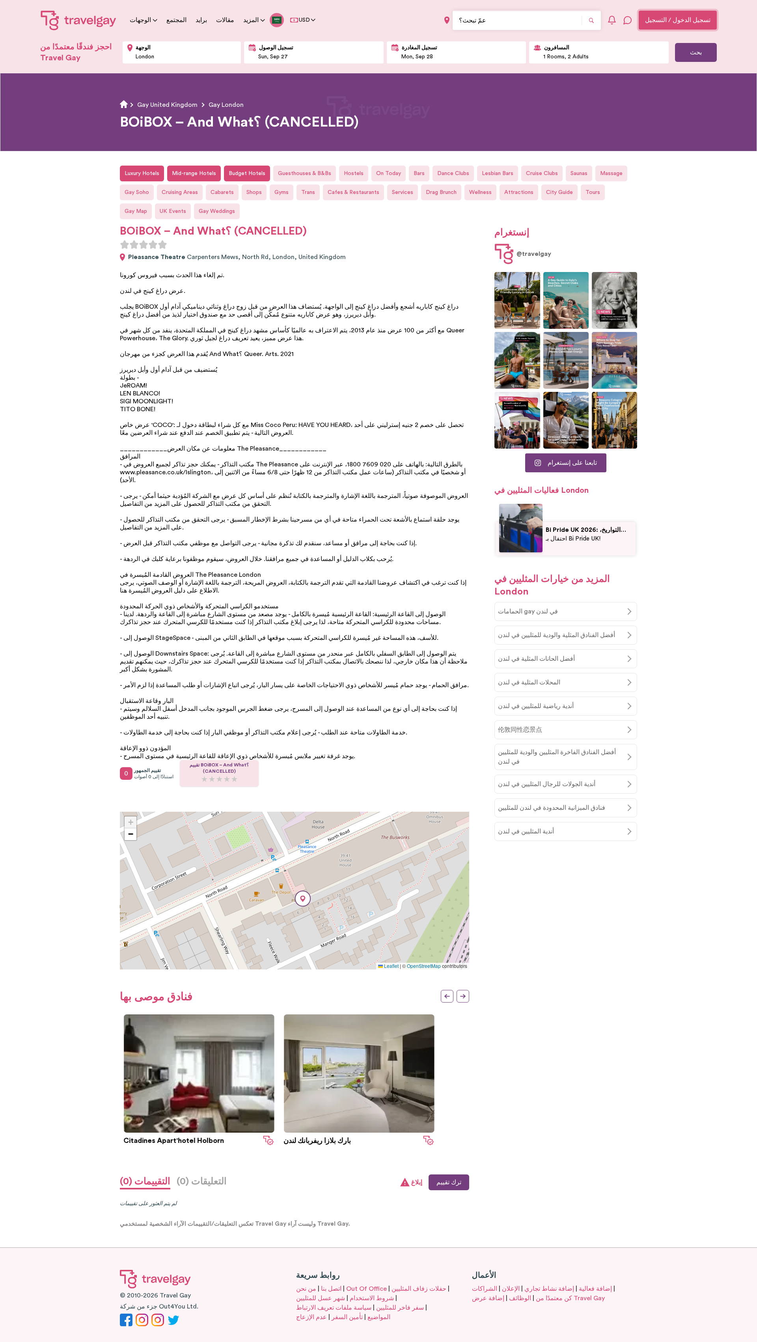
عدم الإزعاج (311, 1317)
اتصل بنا (331, 1289)
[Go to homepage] (78, 20)
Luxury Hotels (142, 173)
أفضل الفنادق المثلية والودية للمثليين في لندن (556, 635)
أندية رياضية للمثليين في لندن (536, 706)
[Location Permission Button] (446, 20)
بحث (696, 52)
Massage (611, 173)
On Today (388, 173)
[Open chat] (627, 20)
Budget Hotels (247, 173)
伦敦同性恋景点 (520, 730)
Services (402, 192)
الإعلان (511, 1289)
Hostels (354, 173)
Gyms (281, 192)
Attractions (518, 192)
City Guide (559, 192)
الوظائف (520, 1298)
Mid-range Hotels (194, 173)
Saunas (579, 173)
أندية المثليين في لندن (526, 831)
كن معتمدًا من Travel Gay (570, 1298)
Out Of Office (366, 1289)
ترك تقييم (448, 1182)
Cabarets (222, 192)
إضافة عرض (488, 1298)
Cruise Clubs (542, 173)
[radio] (124, 244)
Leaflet (391, 965)
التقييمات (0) (145, 1181)
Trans (308, 192)
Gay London (226, 105)
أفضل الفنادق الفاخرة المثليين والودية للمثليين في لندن (557, 757)
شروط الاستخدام (372, 1298)
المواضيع (378, 1317)
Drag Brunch (441, 192)
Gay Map (136, 211)
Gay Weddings (217, 211)
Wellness (480, 192)
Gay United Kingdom (167, 105)
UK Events (173, 211)
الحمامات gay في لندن (528, 611)
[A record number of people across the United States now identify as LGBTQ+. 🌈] (517, 420)
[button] (303, 899)
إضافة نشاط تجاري (549, 1289)
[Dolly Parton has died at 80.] (614, 300)
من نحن (306, 1289)
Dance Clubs (453, 173)
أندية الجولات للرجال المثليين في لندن (546, 784)
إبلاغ (416, 1182)
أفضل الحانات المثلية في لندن (536, 659)
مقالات (225, 20)
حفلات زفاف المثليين (419, 1289)
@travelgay (533, 254)
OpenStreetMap (424, 965)
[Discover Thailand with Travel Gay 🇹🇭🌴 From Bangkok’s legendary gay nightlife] (517, 360)
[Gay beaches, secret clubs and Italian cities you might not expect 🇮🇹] (566, 300)
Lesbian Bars (497, 173)
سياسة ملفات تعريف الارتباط (333, 1308)
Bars (419, 173)
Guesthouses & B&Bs (304, 173)
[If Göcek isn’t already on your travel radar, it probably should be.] (517, 300)
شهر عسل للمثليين (320, 1298)
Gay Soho (137, 192)
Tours (592, 192)
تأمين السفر (347, 1317)
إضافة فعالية (595, 1289)
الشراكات (484, 1289)
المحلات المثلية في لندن (529, 682)
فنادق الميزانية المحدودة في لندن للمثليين (551, 808)
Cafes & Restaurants (353, 192)
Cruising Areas (180, 192)
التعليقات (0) (202, 1181)
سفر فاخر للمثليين (400, 1308)
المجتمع (176, 20)
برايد (201, 20)
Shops (254, 192)
